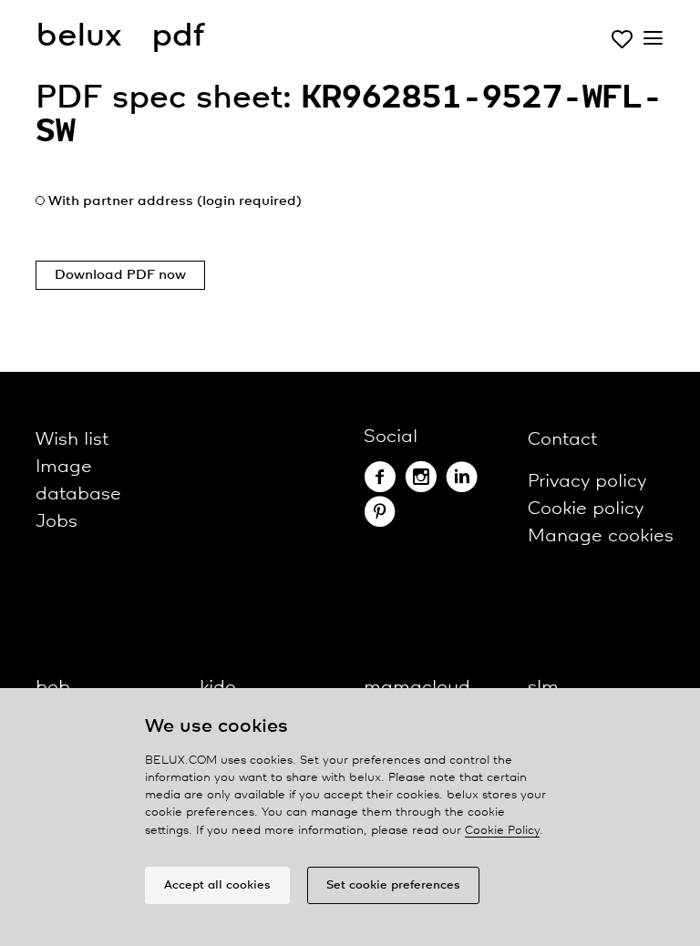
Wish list (72, 439)
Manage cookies (601, 536)
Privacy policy (587, 481)
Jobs (56, 521)
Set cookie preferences (393, 885)
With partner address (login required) (175, 201)
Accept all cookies (217, 885)
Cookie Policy (502, 831)
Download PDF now (120, 275)
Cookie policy (585, 509)
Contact (562, 439)
